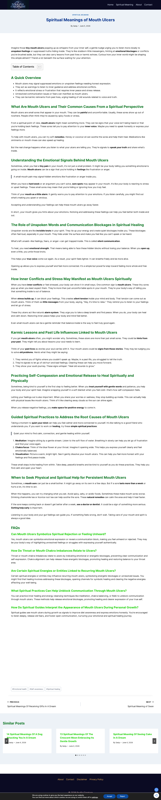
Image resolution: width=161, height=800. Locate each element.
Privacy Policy (96, 779)
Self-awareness (36, 689)
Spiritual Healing (53, 689)
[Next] (154, 741)
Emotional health (19, 689)
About (139, 4)
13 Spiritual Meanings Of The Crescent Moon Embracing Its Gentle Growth (77, 738)
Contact (148, 4)
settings (95, 797)
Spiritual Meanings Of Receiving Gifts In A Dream (31, 704)
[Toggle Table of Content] (38, 67)
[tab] (75, 755)
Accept (109, 796)
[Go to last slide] (6, 741)
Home (110, 4)
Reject (122, 796)
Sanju (75, 26)
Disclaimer (82, 779)
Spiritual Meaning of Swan (141, 704)
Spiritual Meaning (124, 4)
